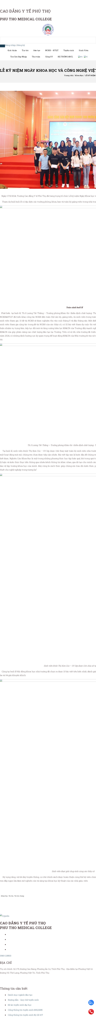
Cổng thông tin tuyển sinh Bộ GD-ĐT (25, 1015)
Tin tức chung (19, 896)
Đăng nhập (10, 45)
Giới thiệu (12, 50)
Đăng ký (21, 45)
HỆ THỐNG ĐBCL (65, 56)
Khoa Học (79, 75)
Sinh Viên (83, 50)
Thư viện (36, 56)
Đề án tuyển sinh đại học (20, 1005)
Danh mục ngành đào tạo (20, 995)
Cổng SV (49, 56)
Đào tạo (37, 50)
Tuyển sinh (69, 50)
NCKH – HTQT (52, 50)
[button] (2, 46)
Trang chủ (68, 75)
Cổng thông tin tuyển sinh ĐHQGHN (25, 1010)
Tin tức (25, 50)
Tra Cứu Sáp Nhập (18, 56)
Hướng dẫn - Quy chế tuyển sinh (23, 1000)
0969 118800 (5, 955)
